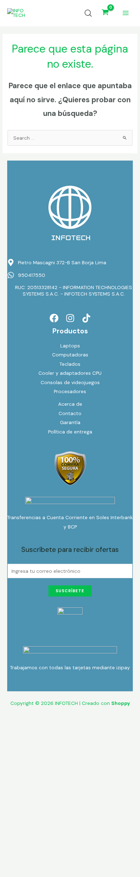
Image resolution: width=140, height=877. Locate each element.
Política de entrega (70, 431)
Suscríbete (70, 590)
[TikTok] (86, 318)
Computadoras (70, 354)
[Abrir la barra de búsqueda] (88, 13)
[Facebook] (54, 318)
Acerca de (70, 404)
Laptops (70, 345)
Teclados (70, 364)
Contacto (70, 413)
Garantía (70, 422)
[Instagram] (70, 318)
